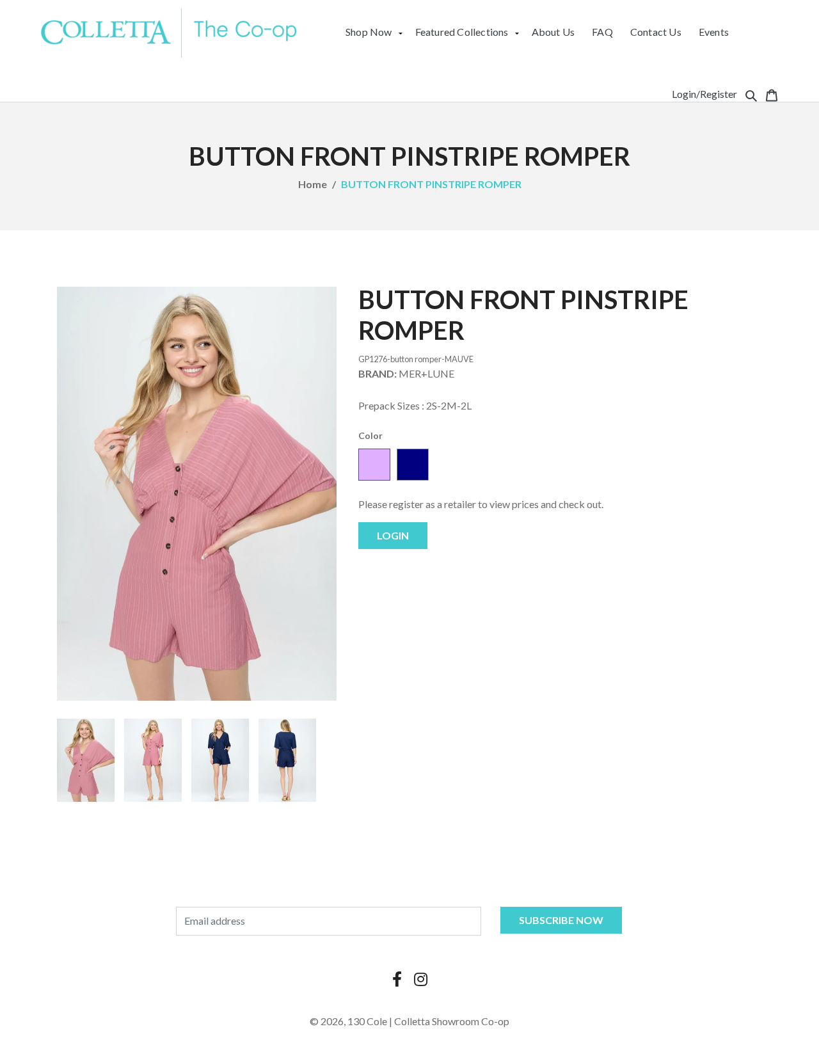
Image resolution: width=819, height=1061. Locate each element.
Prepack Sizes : (391, 405)
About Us (553, 32)
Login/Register (704, 94)
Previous (38, 760)
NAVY (413, 465)
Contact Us (655, 32)
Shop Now (369, 32)
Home (312, 184)
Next (356, 760)
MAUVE (374, 465)
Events (714, 32)
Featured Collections (462, 32)
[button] (751, 94)
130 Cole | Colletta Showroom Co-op (428, 1021)
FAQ (602, 32)
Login (393, 535)
